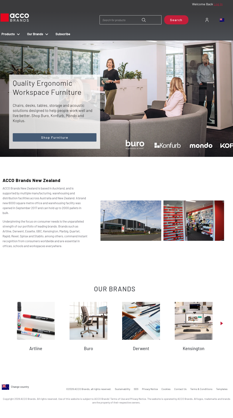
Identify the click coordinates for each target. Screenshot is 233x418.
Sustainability (122, 389)
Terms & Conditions (201, 389)
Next (123, 147)
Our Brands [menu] (35, 34)
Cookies (166, 389)
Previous (112, 147)
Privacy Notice (150, 389)
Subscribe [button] (63, 34)
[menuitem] (207, 20)
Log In (218, 4)
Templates (222, 389)
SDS (136, 389)
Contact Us (180, 389)
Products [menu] (8, 34)
